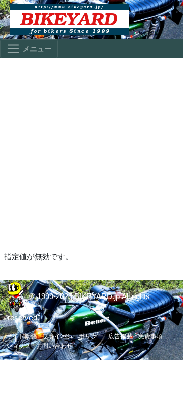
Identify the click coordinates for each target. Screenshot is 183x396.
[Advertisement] (91, 154)
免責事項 (150, 336)
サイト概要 (21, 336)
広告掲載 (120, 336)
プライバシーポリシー (72, 336)
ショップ (18, 345)
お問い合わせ (54, 345)
